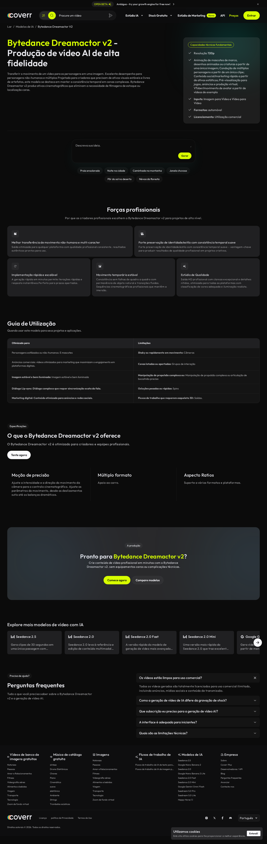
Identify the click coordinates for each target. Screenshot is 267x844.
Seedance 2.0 (184, 769)
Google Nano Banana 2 (189, 764)
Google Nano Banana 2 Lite (191, 773)
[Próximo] (258, 642)
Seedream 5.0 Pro (186, 791)
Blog (223, 773)
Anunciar (225, 782)
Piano (53, 777)
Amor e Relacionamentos (19, 773)
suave (52, 786)
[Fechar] (258, 4)
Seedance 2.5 (184, 760)
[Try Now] (173, 4)
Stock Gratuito (158, 15)
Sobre (223, 760)
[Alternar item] (255, 678)
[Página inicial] (19, 15)
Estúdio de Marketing (196, 15)
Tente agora (19, 455)
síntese (53, 764)
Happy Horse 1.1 (185, 799)
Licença (43, 818)
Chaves (53, 773)
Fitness (10, 777)
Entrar (251, 15)
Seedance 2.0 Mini (187, 782)
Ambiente (54, 795)
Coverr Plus (226, 764)
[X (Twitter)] (214, 818)
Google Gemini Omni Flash (191, 786)
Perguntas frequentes (231, 777)
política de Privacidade (62, 818)
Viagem (11, 791)
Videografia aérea (16, 782)
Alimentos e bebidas (17, 786)
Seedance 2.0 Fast (187, 777)
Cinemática (55, 782)
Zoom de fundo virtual (18, 804)
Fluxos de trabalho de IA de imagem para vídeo (154, 769)
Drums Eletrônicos (59, 769)
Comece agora (117, 580)
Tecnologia (12, 799)
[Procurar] (52, 15)
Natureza (11, 764)
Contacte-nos (227, 786)
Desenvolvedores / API (231, 769)
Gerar (184, 155)
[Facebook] (222, 818)
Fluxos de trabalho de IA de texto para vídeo (154, 764)
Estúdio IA (132, 15)
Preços (233, 15)
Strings (53, 799)
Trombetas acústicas (60, 804)
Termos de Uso (85, 818)
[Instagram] (206, 818)
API (222, 15)
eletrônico (55, 791)
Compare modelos (148, 580)
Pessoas (11, 769)
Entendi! (253, 833)
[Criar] (43, 15)
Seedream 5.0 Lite (187, 795)
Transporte (12, 795)
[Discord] (230, 818)
